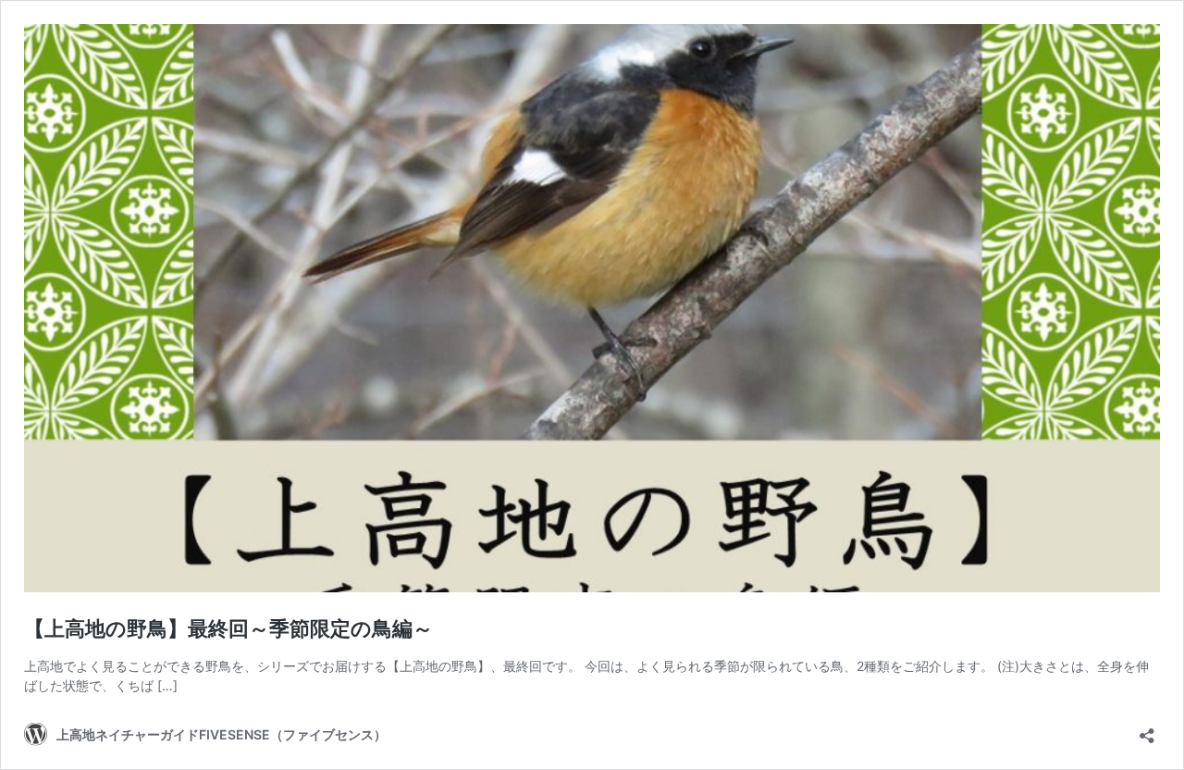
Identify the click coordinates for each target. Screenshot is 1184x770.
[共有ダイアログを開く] (1147, 729)
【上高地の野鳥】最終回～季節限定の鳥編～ (228, 628)
